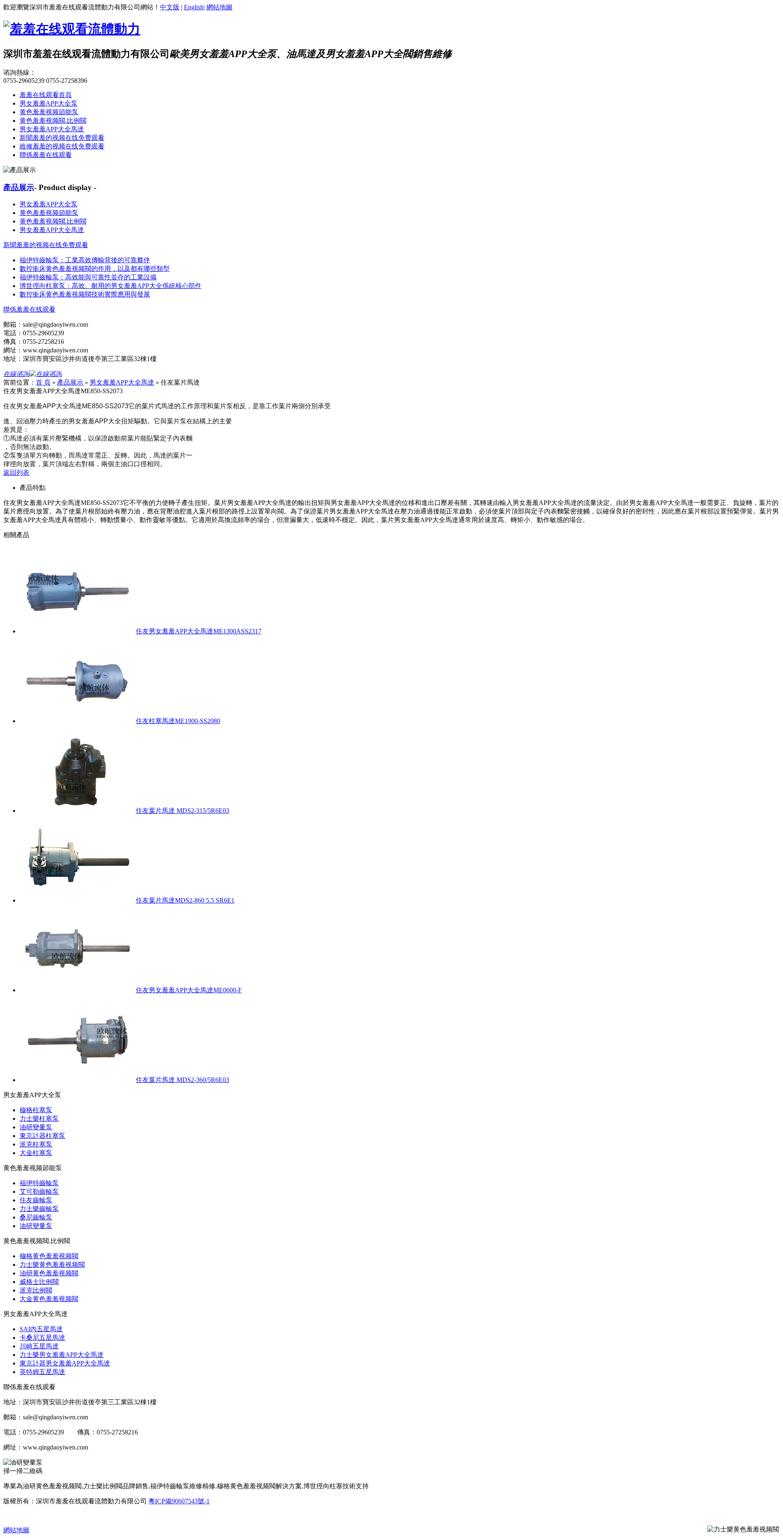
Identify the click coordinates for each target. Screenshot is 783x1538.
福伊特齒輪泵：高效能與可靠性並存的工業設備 (88, 277)
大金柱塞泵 (36, 1152)
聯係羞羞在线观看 (46, 154)
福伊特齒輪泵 (39, 1183)
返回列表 (16, 472)
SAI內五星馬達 (41, 1329)
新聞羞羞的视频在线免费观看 (62, 137)
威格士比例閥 (39, 1281)
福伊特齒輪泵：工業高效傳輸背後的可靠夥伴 (85, 260)
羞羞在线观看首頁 (46, 94)
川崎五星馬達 (39, 1346)
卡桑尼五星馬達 (42, 1337)
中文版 (169, 7)
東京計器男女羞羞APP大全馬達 (65, 1363)
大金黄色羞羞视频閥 (49, 1298)
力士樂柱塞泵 (39, 1118)
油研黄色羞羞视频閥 (49, 1273)
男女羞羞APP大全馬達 (52, 129)
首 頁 (43, 382)
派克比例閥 (36, 1290)
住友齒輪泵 (36, 1200)
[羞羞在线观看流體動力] (71, 29)
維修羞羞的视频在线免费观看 (62, 146)
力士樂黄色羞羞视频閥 (52, 1264)
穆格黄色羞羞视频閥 (49, 1256)
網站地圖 (219, 7)
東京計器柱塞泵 (42, 1135)
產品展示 (18, 187)
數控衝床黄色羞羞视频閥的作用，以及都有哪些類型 (95, 268)
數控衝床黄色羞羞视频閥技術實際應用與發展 (85, 294)
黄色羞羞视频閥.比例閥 (53, 120)
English (193, 7)
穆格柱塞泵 (36, 1109)
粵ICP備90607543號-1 (179, 1501)
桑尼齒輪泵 (36, 1217)
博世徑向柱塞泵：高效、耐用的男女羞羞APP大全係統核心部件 (110, 285)
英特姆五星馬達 (42, 1371)
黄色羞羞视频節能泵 (49, 111)
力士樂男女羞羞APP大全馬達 (62, 1354)
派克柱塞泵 (36, 1144)
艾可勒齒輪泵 (39, 1191)
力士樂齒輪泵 (39, 1208)
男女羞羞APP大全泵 (48, 103)
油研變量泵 (36, 1127)
